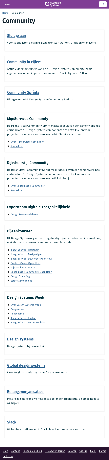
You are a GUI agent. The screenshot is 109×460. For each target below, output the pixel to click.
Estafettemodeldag (21, 280)
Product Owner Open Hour (25, 263)
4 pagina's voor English (23, 318)
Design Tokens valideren (24, 214)
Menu (7, 4)
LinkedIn (8, 456)
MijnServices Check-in (23, 267)
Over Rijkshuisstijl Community (28, 185)
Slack (93, 450)
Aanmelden (17, 146)
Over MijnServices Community (27, 141)
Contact (15, 450)
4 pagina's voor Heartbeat (25, 249)
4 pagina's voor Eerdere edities (28, 322)
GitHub (83, 450)
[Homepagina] (5, 12)
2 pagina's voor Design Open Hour (29, 254)
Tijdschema (17, 313)
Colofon (72, 450)
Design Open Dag (20, 276)
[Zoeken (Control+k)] (103, 4)
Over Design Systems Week (26, 304)
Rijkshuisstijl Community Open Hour (31, 271)
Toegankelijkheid (32, 450)
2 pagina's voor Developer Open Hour (31, 258)
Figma (102, 450)
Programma (17, 309)
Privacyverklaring (55, 450)
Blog (5, 450)
